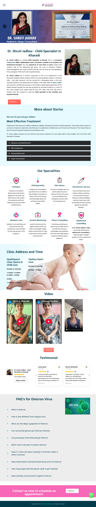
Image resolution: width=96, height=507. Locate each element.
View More (49, 350)
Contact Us (71, 491)
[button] (89, 375)
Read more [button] (41, 383)
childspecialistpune (47, 504)
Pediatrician (11, 62)
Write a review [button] (20, 380)
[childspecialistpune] (48, 5)
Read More (13, 101)
